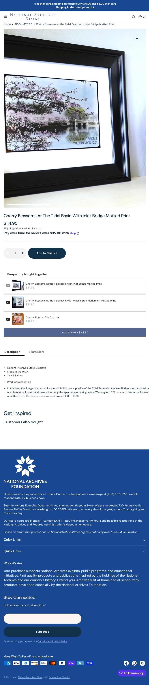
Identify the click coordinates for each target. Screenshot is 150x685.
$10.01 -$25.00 (23, 24)
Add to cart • (74, 332)
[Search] (131, 16)
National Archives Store (30, 677)
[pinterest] (132, 663)
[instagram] (140, 663)
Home (7, 24)
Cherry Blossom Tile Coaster (42, 317)
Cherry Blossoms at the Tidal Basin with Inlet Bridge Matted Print (64, 283)
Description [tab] (12, 352)
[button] (5, 16)
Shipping (9, 228)
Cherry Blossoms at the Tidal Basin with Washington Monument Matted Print (71, 300)
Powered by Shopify (59, 677)
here (74, 494)
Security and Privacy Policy (52, 641)
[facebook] (123, 663)
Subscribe (42, 632)
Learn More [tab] (36, 352)
